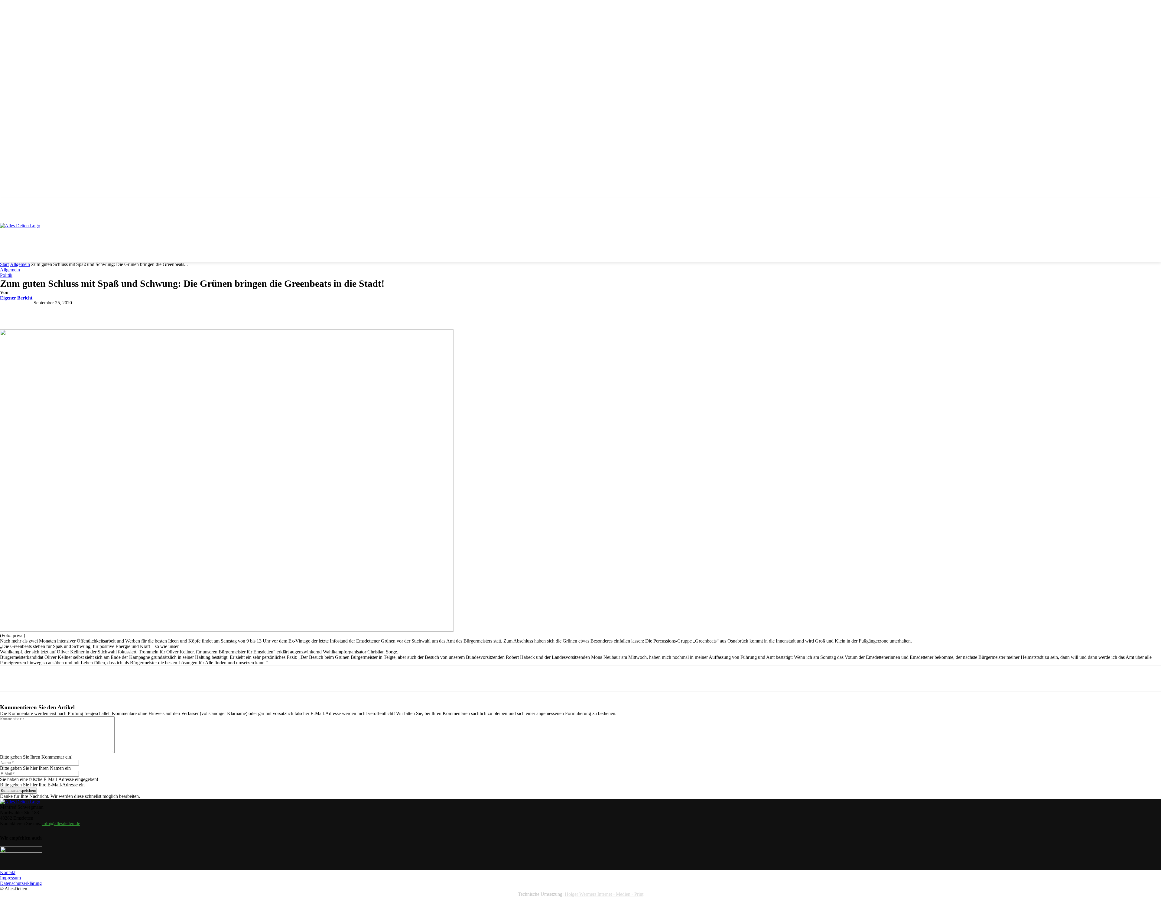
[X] (76, 312)
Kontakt (7, 872)
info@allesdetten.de (61, 823)
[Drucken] (164, 312)
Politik (6, 275)
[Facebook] (55, 312)
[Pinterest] (98, 312)
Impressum (10, 877)
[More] (185, 312)
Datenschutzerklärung (21, 883)
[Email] (142, 312)
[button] (1153, 205)
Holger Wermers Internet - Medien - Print (604, 894)
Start (4, 264)
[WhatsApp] (120, 312)
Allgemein (20, 264)
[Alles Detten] (26, 233)
